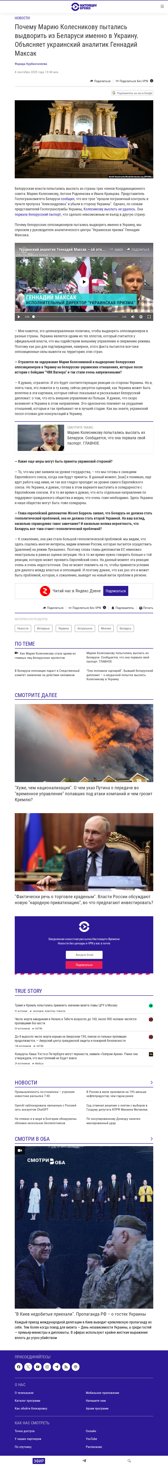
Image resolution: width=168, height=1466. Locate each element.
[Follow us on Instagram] (47, 1367)
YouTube (91, 1439)
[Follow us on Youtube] (38, 1367)
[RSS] (66, 1367)
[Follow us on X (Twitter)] (28, 1367)
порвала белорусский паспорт (38, 214)
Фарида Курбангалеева (31, 64)
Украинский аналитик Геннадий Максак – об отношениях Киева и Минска (82, 249)
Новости (22, 18)
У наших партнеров (28, 1439)
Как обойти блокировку (31, 1408)
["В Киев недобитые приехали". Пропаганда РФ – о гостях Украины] (84, 1227)
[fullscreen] (149, 317)
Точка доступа (25, 1431)
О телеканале (24, 1393)
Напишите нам (96, 1401)
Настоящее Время (35, 255)
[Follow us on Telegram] (56, 1367)
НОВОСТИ (26, 1082)
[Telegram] (84, 1461)
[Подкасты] (75, 1367)
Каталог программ (27, 1401)
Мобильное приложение (102, 1393)
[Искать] (129, 1461)
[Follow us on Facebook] (19, 1367)
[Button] (100, 81)
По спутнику (23, 1447)
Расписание (94, 1447)
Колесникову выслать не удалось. (110, 209)
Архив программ (97, 1408)
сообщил (67, 199)
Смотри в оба (32, 1139)
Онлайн (91, 1431)
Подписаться (116, 591)
